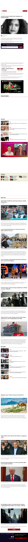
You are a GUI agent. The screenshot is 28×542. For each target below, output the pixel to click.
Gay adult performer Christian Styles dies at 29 (15, 356)
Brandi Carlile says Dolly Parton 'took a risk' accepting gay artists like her (18, 123)
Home (1, 13)
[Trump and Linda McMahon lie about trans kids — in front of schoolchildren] (5, 361)
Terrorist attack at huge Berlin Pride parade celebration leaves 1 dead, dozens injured (13, 260)
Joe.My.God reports (6, 42)
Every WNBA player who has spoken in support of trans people (17, 139)
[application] (14, 149)
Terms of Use (21, 535)
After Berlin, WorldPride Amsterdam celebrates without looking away (13, 201)
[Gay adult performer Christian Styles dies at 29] (5, 355)
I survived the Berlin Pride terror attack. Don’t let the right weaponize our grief (13, 230)
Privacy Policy (17, 535)
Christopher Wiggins (3, 262)
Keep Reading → (9, 225)
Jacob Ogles (2, 290)
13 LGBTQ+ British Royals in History (16, 179)
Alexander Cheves (3, 232)
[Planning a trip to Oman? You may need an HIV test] (14, 405)
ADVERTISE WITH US (13, 533)
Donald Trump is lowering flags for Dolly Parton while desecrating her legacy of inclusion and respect (18, 134)
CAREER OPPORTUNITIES (8, 533)
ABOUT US (4, 533)
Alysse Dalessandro (3, 203)
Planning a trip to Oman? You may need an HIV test (12, 395)
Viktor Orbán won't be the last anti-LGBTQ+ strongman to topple (14, 436)
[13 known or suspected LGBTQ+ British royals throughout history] (11, 179)
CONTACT (2, 533)
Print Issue (10, 376)
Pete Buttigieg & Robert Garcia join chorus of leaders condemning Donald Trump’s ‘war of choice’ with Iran (13, 505)
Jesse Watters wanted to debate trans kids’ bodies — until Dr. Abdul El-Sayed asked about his (17, 351)
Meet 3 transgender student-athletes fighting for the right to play (18, 377)
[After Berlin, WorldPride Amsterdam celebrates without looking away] (14, 212)
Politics (10, 132)
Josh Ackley (2, 438)
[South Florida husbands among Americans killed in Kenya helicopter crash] (11, 176)
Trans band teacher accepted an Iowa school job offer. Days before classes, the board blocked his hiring (17, 372)
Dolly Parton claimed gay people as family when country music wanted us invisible (17, 129)
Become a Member (20, 69)
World (4, 13)
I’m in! (21, 47)
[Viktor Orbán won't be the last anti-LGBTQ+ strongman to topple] (14, 447)
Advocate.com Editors (5, 35)
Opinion (10, 127)
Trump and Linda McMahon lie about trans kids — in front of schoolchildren (17, 362)
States (10, 370)
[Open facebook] (11, 536)
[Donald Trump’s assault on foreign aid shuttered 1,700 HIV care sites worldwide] (14, 299)
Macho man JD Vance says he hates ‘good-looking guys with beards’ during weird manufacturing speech (17, 367)
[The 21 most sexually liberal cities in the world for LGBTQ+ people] (20, 176)
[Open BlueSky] (13, 536)
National (10, 349)
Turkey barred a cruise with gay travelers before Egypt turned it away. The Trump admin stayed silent (13, 318)
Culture (10, 138)
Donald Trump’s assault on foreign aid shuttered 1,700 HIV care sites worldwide (14, 288)
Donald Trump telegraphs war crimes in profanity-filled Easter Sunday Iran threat (13, 463)
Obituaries (10, 355)
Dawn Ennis (2, 396)
